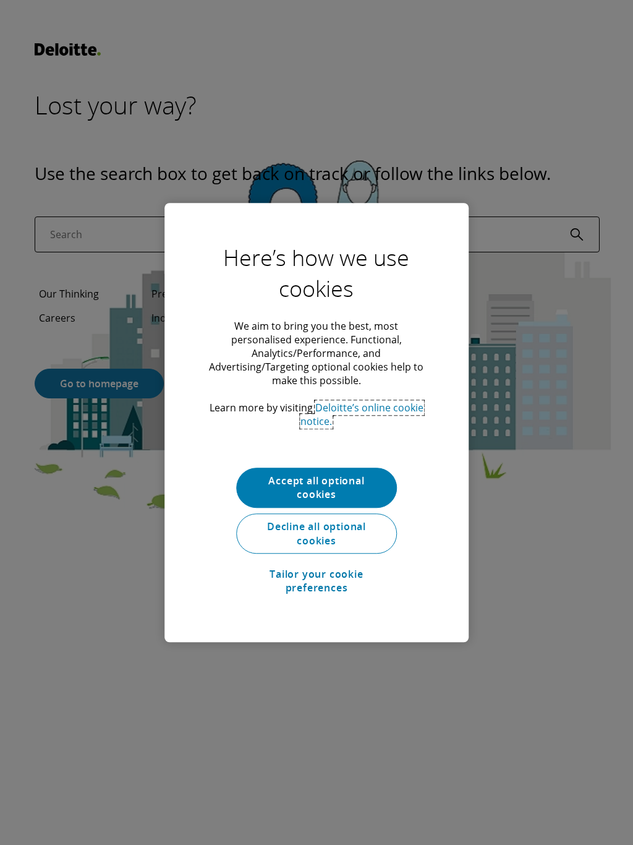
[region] (316, 422)
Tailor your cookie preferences (316, 580)
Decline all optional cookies (316, 533)
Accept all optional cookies (316, 487)
